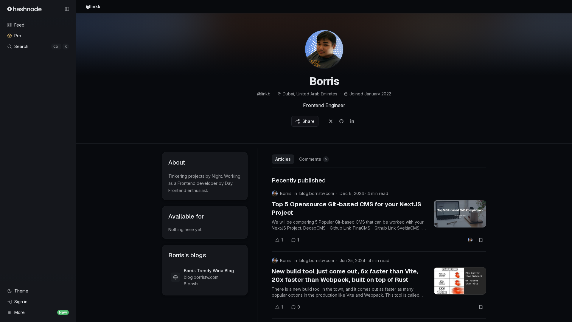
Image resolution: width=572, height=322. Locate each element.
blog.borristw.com (316, 193)
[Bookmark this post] (480, 240)
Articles (283, 159)
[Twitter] (330, 121)
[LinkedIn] (352, 121)
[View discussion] (470, 240)
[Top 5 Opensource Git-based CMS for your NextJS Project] (460, 213)
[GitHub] (341, 121)
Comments (313, 159)
